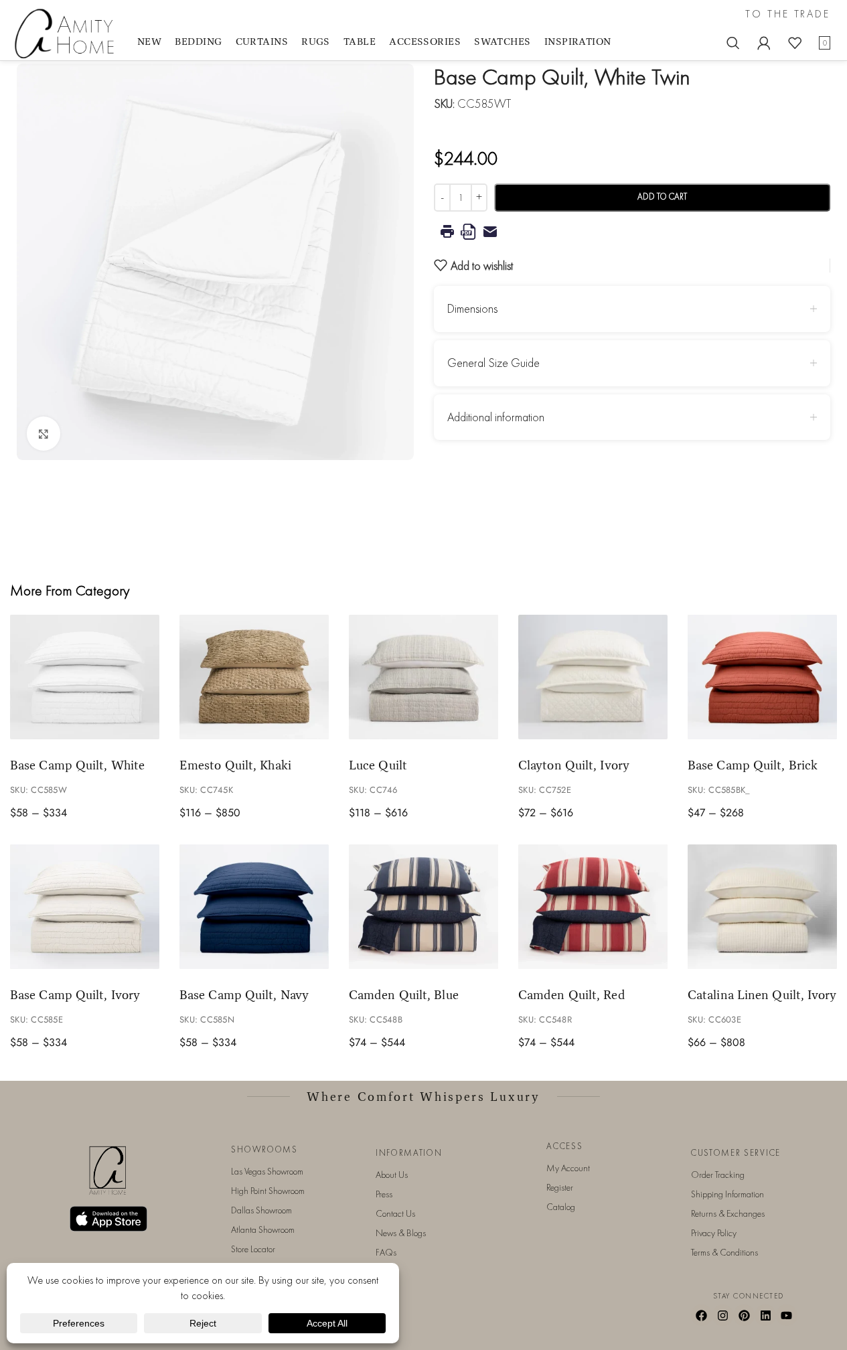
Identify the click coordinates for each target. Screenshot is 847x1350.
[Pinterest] (744, 1315)
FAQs (386, 1252)
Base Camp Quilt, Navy (244, 994)
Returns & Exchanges (728, 1213)
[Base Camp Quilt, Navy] (254, 906)
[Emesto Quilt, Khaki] (254, 677)
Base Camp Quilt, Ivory (75, 994)
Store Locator (253, 1249)
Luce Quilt (378, 765)
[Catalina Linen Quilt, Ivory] (762, 906)
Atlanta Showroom (263, 1229)
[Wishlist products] (794, 42)
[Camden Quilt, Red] (593, 906)
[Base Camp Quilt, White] (84, 677)
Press (384, 1194)
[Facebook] (701, 1315)
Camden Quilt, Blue (404, 994)
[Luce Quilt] (423, 677)
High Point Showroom (268, 1191)
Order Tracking (718, 1175)
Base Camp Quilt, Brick (753, 765)
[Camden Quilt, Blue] (423, 906)
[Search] (733, 42)
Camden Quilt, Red (571, 994)
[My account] (764, 42)
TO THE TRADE (787, 14)
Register (559, 1187)
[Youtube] (786, 1315)
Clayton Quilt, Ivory (573, 765)
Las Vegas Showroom (267, 1171)
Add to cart (662, 196)
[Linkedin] (765, 1315)
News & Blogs (401, 1233)
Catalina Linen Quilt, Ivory (762, 994)
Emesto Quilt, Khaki (235, 765)
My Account (568, 1168)
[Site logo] (67, 32)
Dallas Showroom (261, 1210)
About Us (392, 1175)
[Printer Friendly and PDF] (632, 231)
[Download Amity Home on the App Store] (108, 1219)
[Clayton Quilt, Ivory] (593, 677)
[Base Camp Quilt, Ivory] (84, 906)
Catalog (560, 1207)
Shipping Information (727, 1194)
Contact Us (395, 1213)
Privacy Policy (714, 1233)
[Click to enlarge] (43, 433)
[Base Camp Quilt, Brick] (762, 677)
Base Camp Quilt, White (77, 765)
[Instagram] (723, 1315)
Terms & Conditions (724, 1252)
